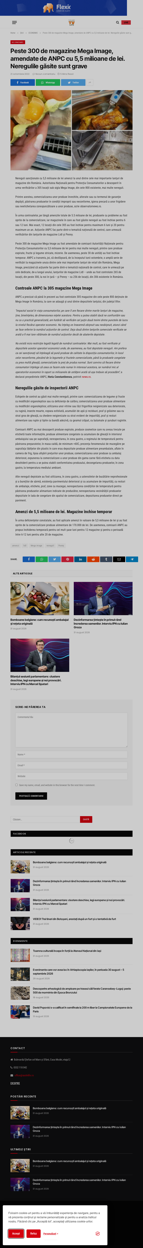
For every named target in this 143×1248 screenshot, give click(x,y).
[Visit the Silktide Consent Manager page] (97, 1233)
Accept (16, 1233)
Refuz (33, 1233)
